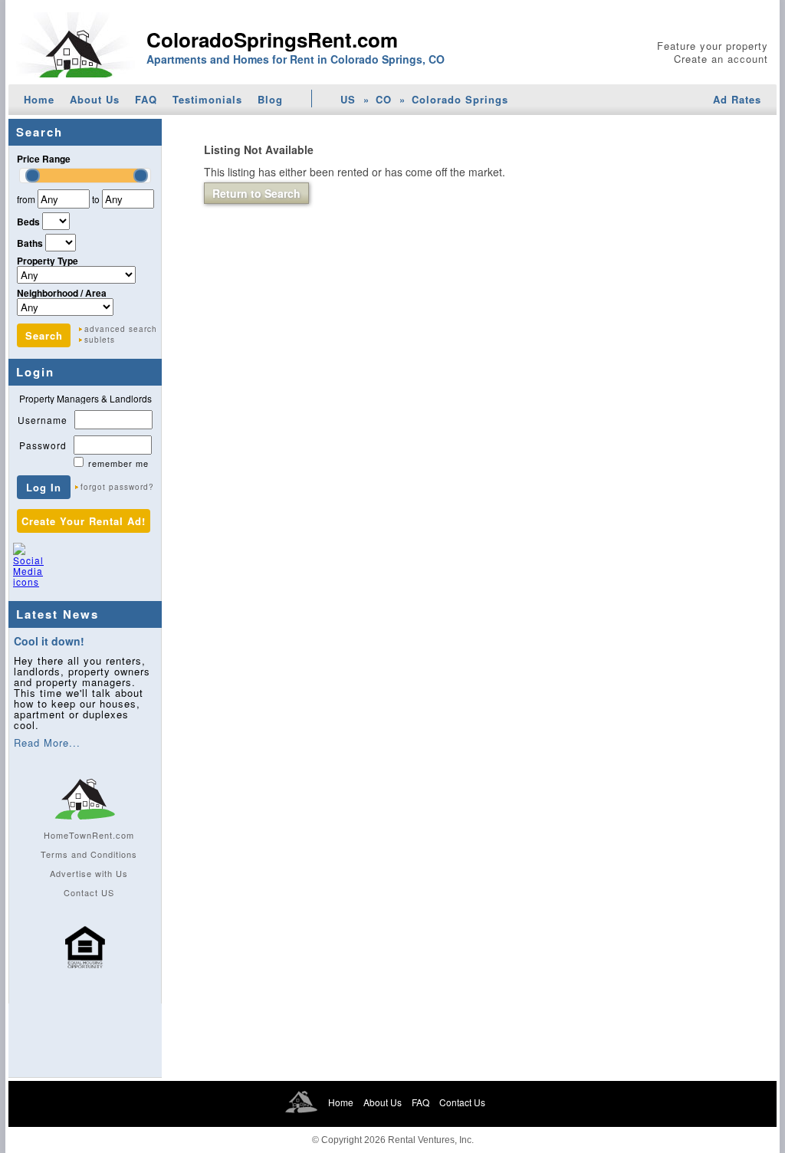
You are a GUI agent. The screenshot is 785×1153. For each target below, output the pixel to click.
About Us (95, 99)
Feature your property (712, 45)
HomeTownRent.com (89, 835)
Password (43, 445)
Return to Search (256, 193)
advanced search (120, 329)
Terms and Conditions (89, 854)
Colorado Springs (460, 99)
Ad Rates (737, 99)
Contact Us (462, 1102)
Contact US (89, 892)
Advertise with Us (89, 873)
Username (42, 419)
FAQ (146, 99)
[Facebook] (60, 572)
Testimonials (207, 99)
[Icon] (85, 975)
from (26, 198)
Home (39, 99)
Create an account (721, 58)
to (96, 198)
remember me (118, 463)
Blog (270, 99)
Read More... (47, 742)
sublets (99, 339)
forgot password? (117, 486)
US (348, 99)
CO (384, 99)
